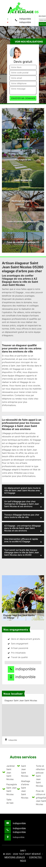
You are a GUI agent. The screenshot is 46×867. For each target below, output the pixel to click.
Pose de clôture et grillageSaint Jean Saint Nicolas (39, 797)
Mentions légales (14, 857)
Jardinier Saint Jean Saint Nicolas (10, 772)
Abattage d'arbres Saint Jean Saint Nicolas (25, 789)
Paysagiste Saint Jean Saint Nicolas (10, 789)
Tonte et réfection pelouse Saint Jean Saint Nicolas (39, 776)
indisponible (25, 18)
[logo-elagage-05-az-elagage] (23, 8)
